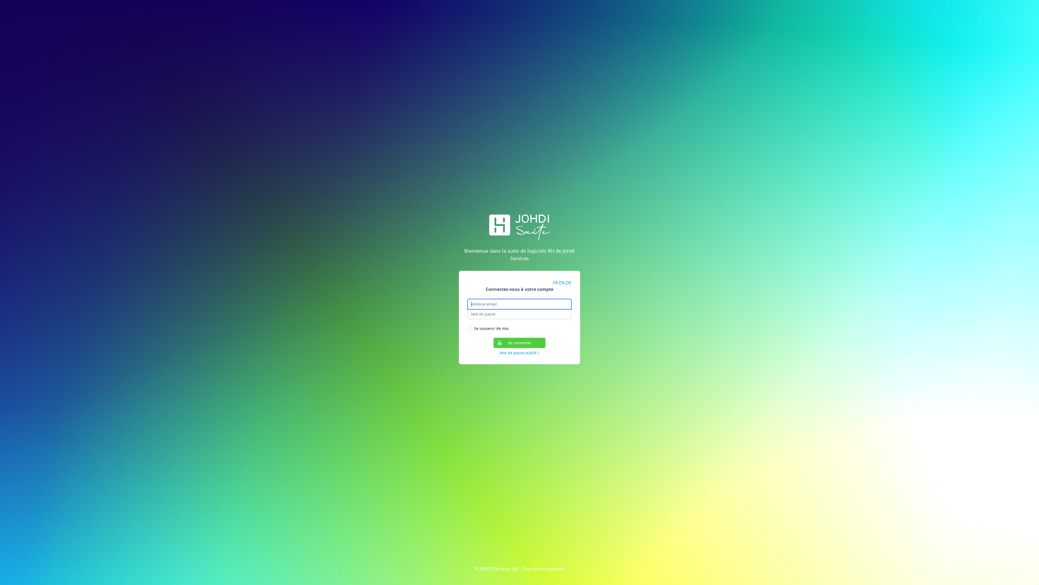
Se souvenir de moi (491, 328)
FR (555, 283)
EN (562, 283)
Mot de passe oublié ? (519, 352)
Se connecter (519, 342)
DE (568, 283)
